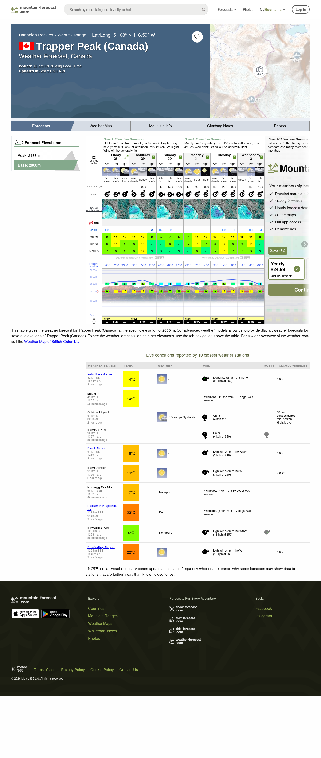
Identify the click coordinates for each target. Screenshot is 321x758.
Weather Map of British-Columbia (51, 341)
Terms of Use (44, 669)
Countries (96, 608)
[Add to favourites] (197, 37)
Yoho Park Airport (100, 374)
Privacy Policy (73, 669)
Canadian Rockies (36, 35)
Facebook (263, 608)
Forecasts (225, 9)
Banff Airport (97, 448)
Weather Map (101, 125)
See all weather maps (94, 209)
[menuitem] (41, 126)
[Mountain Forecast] (33, 9)
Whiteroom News (102, 631)
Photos (248, 9)
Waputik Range (72, 35)
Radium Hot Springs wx (102, 507)
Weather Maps (100, 623)
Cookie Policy (102, 669)
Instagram (263, 615)
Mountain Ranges (103, 615)
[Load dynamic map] (260, 71)
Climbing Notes (220, 125)
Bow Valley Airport (101, 547)
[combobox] (136, 9)
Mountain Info (160, 125)
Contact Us (128, 669)
